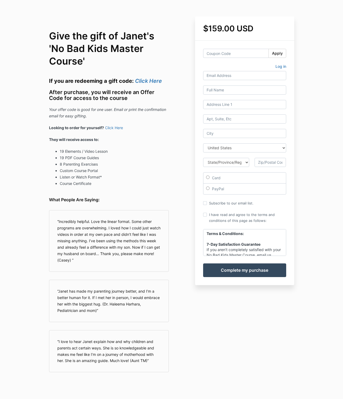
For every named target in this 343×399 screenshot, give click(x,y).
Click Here (148, 81)
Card (216, 178)
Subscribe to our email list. (231, 203)
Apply (277, 53)
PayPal (217, 189)
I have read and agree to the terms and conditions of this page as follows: (242, 217)
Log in (280, 66)
